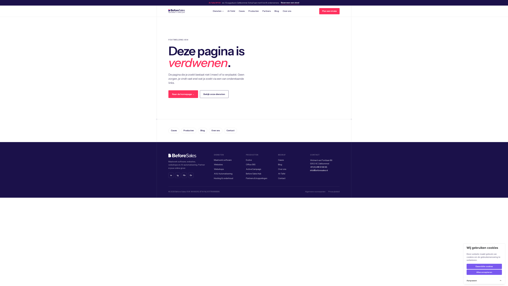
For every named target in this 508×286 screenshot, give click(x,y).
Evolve (249, 160)
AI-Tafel (231, 11)
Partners (266, 11)
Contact (230, 130)
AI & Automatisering (223, 173)
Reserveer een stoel (290, 3)
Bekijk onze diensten (214, 94)
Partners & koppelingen (256, 178)
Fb (184, 175)
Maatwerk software (223, 160)
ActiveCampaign (253, 169)
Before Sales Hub (253, 173)
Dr (191, 175)
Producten (253, 11)
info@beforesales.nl (319, 170)
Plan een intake (329, 11)
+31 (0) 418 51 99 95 (318, 167)
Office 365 (250, 164)
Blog (277, 11)
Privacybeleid (334, 192)
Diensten (217, 11)
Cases (242, 11)
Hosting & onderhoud (223, 178)
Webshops (219, 169)
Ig (178, 175)
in (171, 175)
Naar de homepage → (183, 94)
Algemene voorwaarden (315, 192)
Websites (218, 164)
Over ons (287, 11)
